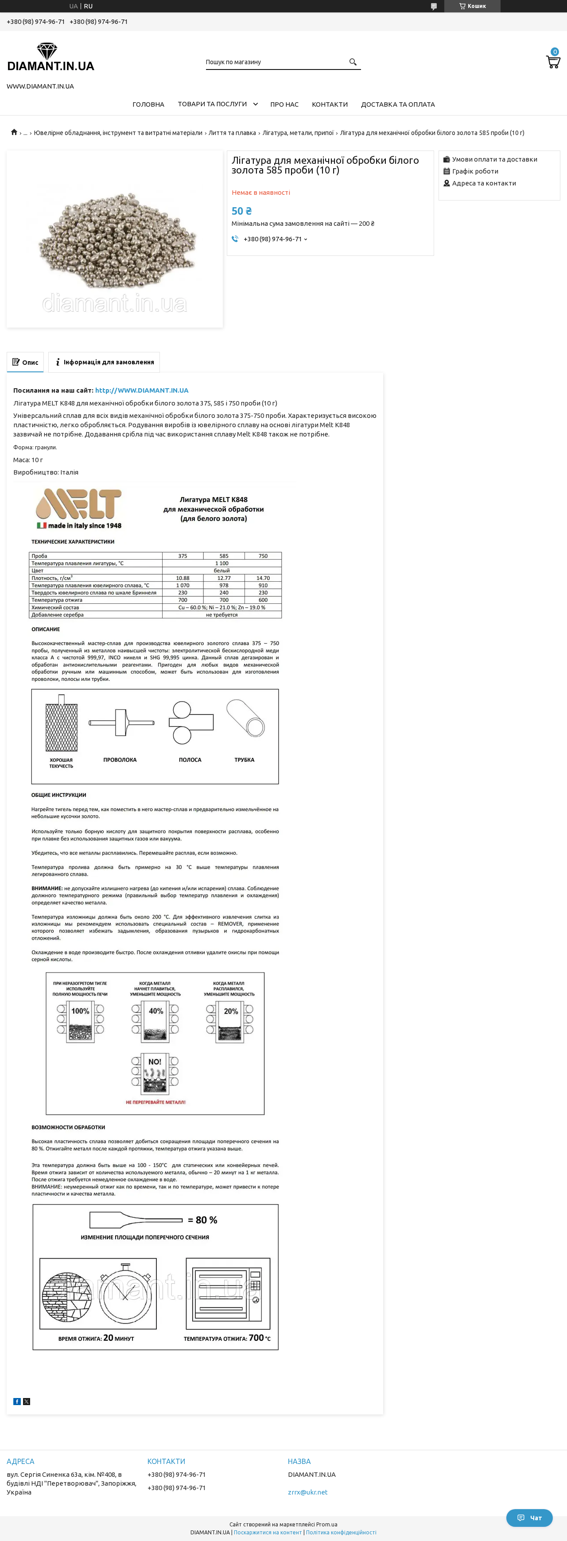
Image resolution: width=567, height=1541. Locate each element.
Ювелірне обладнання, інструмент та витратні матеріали (118, 132)
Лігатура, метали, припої (298, 132)
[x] (26, 1402)
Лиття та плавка (232, 132)
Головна (148, 104)
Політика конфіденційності (341, 1532)
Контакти (330, 104)
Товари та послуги (212, 104)
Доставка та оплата (398, 104)
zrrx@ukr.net (308, 1492)
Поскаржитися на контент (268, 1532)
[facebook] (17, 1402)
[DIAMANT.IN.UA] (51, 55)
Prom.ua (327, 1524)
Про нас (284, 104)
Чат (536, 1518)
